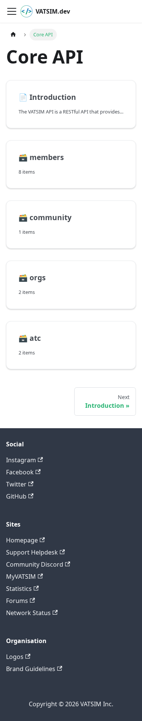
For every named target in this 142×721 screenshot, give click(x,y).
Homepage (22, 540)
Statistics (19, 588)
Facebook (20, 472)
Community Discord (34, 564)
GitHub (16, 496)
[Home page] (13, 34)
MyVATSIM (21, 576)
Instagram (21, 460)
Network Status (28, 613)
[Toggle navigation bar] (11, 11)
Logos (14, 657)
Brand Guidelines (30, 669)
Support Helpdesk (32, 552)
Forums (17, 601)
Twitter (16, 484)
